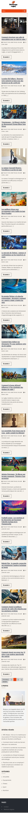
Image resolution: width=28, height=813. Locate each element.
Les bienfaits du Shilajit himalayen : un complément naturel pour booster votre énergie (13, 757)
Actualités (6, 777)
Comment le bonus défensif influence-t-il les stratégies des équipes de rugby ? (12, 387)
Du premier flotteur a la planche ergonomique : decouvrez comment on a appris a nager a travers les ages (14, 299)
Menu (3, 11)
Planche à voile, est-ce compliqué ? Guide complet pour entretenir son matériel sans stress (13, 765)
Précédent (6, 679)
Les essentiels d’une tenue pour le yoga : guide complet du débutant (13, 432)
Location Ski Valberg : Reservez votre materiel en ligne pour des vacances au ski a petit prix (12, 81)
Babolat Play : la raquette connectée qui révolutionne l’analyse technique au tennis (14, 565)
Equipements (7, 780)
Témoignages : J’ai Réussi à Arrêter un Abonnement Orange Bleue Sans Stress (14, 124)
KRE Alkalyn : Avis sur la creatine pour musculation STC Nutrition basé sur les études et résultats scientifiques (14, 737)
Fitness (5, 783)
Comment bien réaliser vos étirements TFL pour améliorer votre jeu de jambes (14, 344)
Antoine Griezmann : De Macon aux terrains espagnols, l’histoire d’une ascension (13, 476)
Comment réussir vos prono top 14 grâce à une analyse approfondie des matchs (13, 654)
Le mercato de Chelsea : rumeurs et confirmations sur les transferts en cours (14, 255)
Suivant (5, 681)
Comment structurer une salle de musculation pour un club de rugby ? (14, 38)
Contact (6, 807)
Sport (4, 787)
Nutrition (6, 790)
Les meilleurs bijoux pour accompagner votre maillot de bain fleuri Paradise (13, 211)
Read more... (6, 57)
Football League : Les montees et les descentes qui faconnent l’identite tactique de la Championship (13, 521)
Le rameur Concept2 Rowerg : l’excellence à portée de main (12, 169)
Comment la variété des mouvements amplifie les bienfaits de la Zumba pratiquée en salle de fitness (14, 750)
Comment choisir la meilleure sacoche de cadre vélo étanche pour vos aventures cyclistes (14, 609)
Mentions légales (9, 809)
